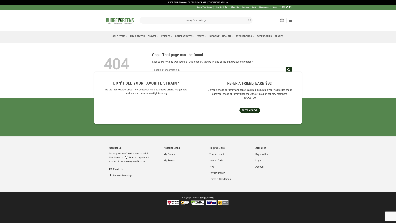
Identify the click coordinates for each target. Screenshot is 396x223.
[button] (282, 20)
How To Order (222, 7)
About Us (235, 7)
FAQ (254, 7)
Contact (245, 7)
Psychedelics (244, 36)
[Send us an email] (290, 7)
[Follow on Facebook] (280, 7)
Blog (275, 7)
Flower (152, 36)
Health (226, 36)
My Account (264, 7)
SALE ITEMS (118, 36)
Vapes (200, 36)
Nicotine (214, 36)
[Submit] (249, 20)
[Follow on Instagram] (283, 7)
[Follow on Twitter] (287, 7)
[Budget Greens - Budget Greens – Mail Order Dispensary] (119, 20)
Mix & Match (137, 36)
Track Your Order (204, 7)
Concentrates (184, 36)
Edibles (165, 36)
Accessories (264, 36)
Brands (279, 36)
